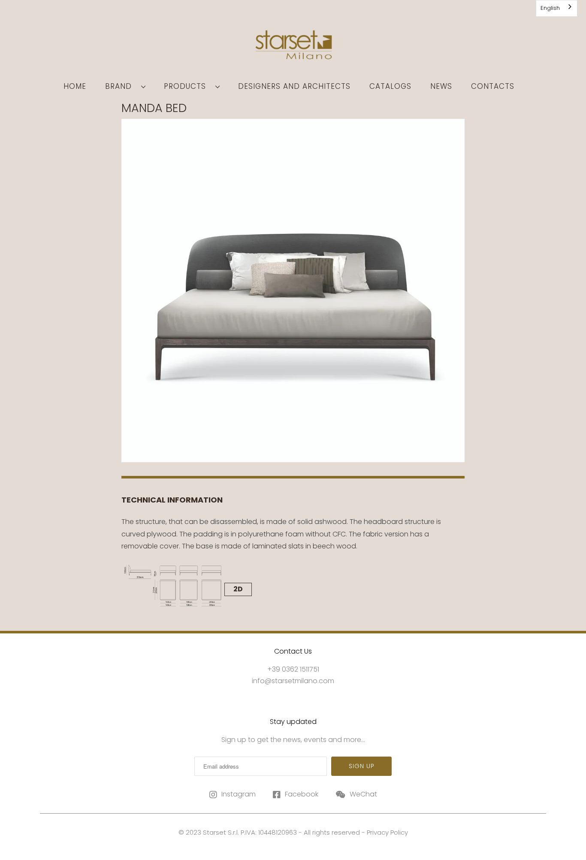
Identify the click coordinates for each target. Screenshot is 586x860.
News (441, 86)
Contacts (492, 86)
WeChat (363, 794)
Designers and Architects (294, 86)
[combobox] (556, 8)
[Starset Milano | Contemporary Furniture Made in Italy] (293, 47)
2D (238, 589)
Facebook (301, 794)
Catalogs (390, 86)
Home (74, 86)
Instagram (238, 794)
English (550, 8)
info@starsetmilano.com (293, 681)
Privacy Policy (387, 832)
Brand (121, 86)
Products (187, 86)
